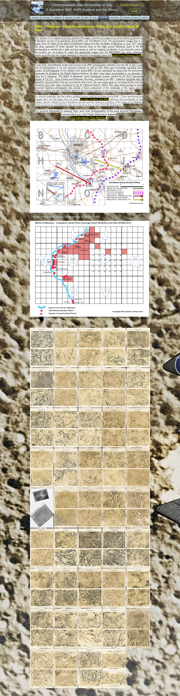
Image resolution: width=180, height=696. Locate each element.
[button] (42, 347)
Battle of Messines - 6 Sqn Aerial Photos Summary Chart (66, 216)
